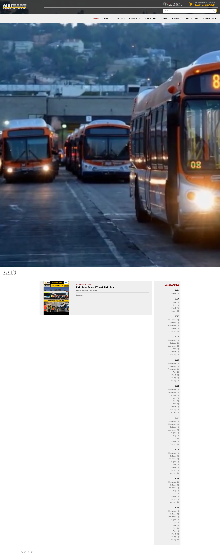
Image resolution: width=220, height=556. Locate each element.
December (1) (174, 421)
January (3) (174, 473)
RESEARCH (134, 18)
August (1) (175, 395)
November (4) (173, 424)
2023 (177, 360)
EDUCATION (150, 18)
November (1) (173, 320)
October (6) (174, 514)
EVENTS (176, 18)
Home (96, 18)
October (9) (174, 485)
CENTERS (120, 18)
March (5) (175, 441)
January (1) (174, 412)
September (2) (173, 326)
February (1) (174, 355)
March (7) (175, 407)
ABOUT (106, 18)
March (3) (175, 352)
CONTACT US (191, 18)
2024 (177, 336)
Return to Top (27, 552)
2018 (177, 507)
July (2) (176, 522)
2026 (177, 299)
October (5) (174, 456)
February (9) (174, 499)
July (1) (176, 398)
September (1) (173, 459)
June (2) (176, 525)
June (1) (176, 302)
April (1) (176, 305)
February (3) (174, 444)
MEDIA (164, 18)
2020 (177, 449)
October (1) (174, 323)
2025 (177, 316)
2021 (177, 418)
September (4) (173, 488)
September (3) (173, 392)
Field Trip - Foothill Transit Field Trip (95, 287)
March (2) (175, 328)
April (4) (176, 438)
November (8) (173, 482)
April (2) (176, 372)
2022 (177, 386)
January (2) (174, 381)
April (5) (176, 404)
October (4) (174, 427)
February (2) (174, 311)
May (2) (176, 528)
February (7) (174, 537)
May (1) (176, 401)
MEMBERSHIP (210, 18)
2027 (177, 290)
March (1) (175, 293)
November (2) (173, 390)
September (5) (173, 430)
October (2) (174, 343)
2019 (177, 478)
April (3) (176, 349)
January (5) (174, 540)
